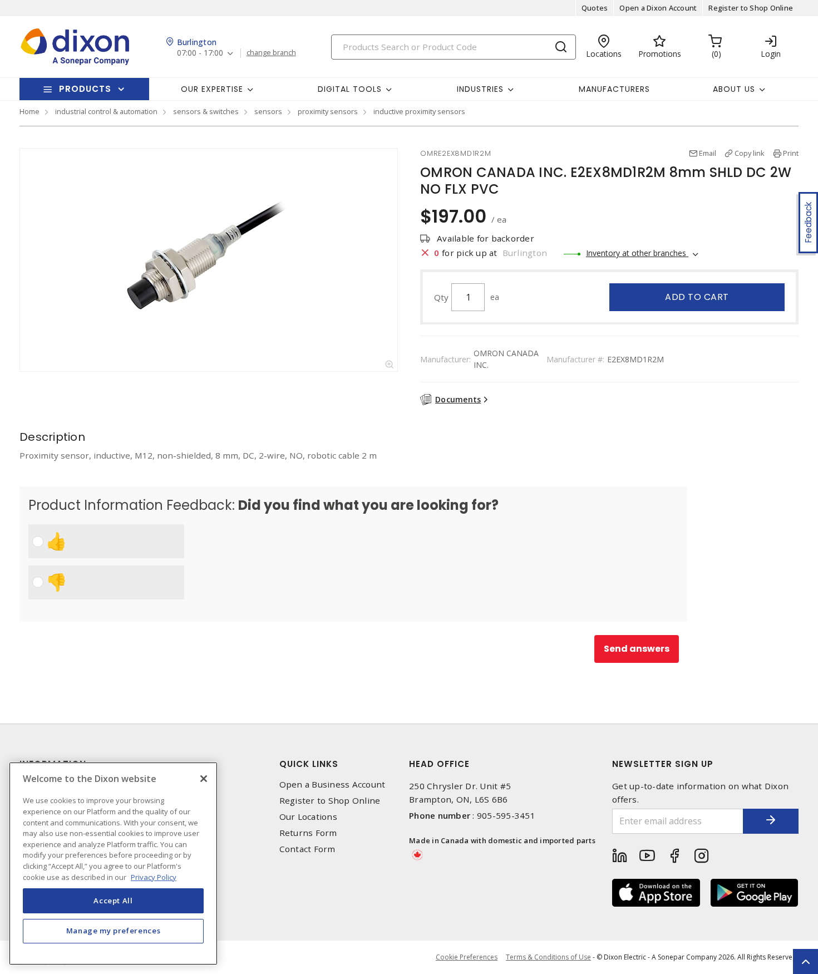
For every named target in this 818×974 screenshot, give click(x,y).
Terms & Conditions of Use (548, 957)
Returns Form (308, 833)
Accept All (113, 901)
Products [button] (85, 89)
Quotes (595, 8)
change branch (271, 52)
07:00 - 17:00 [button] (200, 53)
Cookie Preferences (466, 957)
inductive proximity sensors (419, 111)
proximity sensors (328, 111)
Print (791, 153)
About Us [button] (734, 89)
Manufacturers (614, 89)
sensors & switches (206, 111)
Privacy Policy (153, 877)
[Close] (203, 778)
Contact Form (307, 849)
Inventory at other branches (637, 253)
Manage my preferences (113, 931)
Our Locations (308, 816)
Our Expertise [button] (212, 89)
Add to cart (697, 297)
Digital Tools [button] (350, 89)
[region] (113, 863)
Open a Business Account (332, 784)
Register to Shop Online (750, 8)
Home (29, 111)
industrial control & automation (106, 111)
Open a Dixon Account (658, 8)
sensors (268, 111)
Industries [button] (480, 89)
